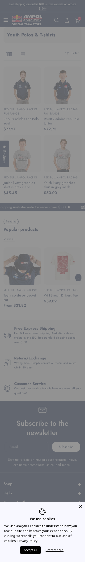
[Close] (80, 506)
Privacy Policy (27, 541)
